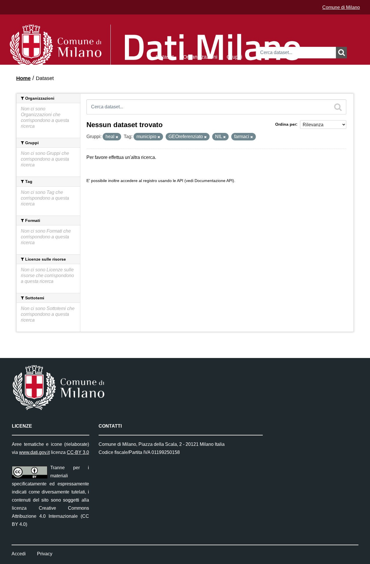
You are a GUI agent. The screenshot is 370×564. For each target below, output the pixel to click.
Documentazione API (214, 181)
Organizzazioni (200, 56)
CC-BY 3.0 (78, 452)
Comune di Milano (341, 7)
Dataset (165, 56)
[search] (338, 107)
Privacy (44, 553)
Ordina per (285, 124)
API (180, 181)
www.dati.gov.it (34, 452)
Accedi (19, 553)
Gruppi (234, 56)
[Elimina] (117, 137)
